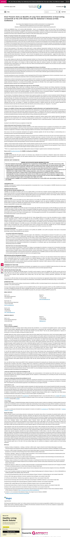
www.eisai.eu (6, 398)
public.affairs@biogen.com (44, 299)
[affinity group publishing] (2, 269)
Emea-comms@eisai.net (9, 305)
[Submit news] (2, 264)
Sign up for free (11, 531)
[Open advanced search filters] (59, 12)
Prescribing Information (15, 151)
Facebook (64, 395)
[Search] (57, 12)
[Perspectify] (2, 267)
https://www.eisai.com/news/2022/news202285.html (28, 490)
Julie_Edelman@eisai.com (9, 312)
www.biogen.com (44, 409)
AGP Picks (3, 1)
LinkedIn (57, 395)
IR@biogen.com (42, 321)
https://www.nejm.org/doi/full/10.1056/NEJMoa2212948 (18, 493)
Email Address (6, 527)
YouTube (11, 410)
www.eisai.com (26, 395)
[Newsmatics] (2, 272)
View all (67, 1)
